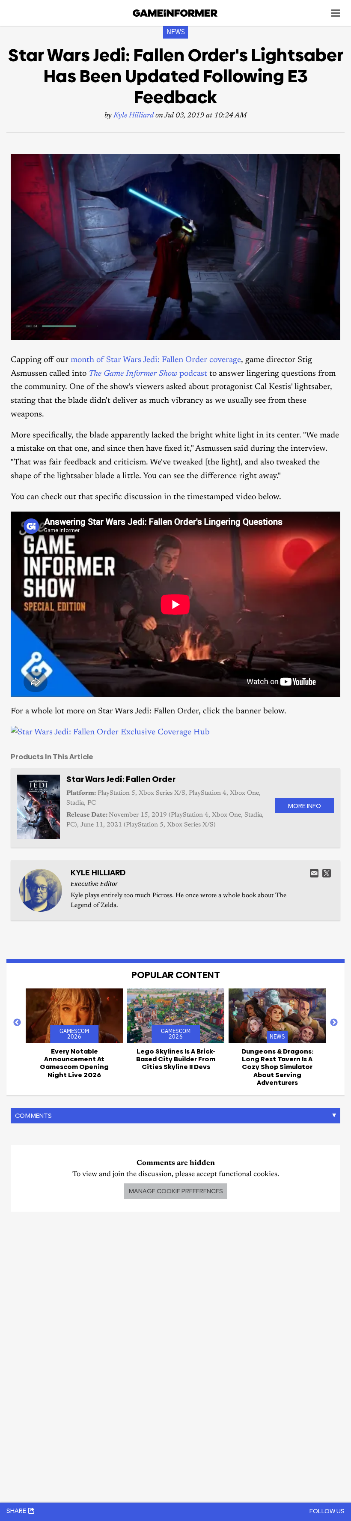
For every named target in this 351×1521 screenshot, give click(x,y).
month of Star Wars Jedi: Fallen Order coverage (156, 360)
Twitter (326, 873)
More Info (304, 805)
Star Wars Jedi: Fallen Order (121, 779)
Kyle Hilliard (133, 116)
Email (314, 873)
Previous (17, 1022)
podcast (148, 374)
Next (334, 1022)
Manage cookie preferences (175, 1190)
